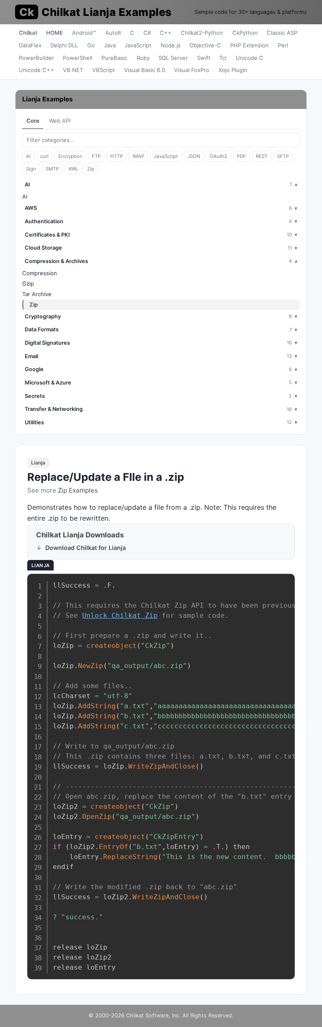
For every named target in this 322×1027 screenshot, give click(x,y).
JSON (193, 156)
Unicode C (249, 57)
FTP (96, 156)
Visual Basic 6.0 (144, 70)
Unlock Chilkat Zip (120, 615)
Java (110, 45)
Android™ (84, 32)
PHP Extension (249, 45)
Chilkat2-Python (202, 32)
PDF (241, 156)
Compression (39, 273)
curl (44, 156)
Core (32, 120)
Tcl (222, 57)
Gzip (28, 283)
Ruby (143, 57)
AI (28, 156)
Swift (203, 57)
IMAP (138, 156)
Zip (90, 169)
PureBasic (114, 57)
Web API (59, 120)
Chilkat (28, 32)
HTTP (116, 156)
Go (91, 45)
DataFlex (30, 45)
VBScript (103, 70)
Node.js (171, 45)
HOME (54, 32)
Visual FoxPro (191, 70)
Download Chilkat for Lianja (85, 547)
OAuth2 (218, 156)
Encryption (70, 156)
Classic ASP (282, 32)
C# (147, 32)
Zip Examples (78, 490)
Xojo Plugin (232, 70)
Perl (283, 45)
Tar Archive (37, 294)
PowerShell (77, 57)
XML (73, 169)
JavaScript (138, 45)
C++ (165, 32)
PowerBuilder (36, 57)
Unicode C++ (36, 70)
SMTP (52, 169)
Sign (31, 169)
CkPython (245, 32)
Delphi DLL (64, 45)
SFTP (283, 156)
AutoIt (113, 32)
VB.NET (73, 70)
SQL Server (173, 57)
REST (261, 156)
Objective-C (205, 45)
